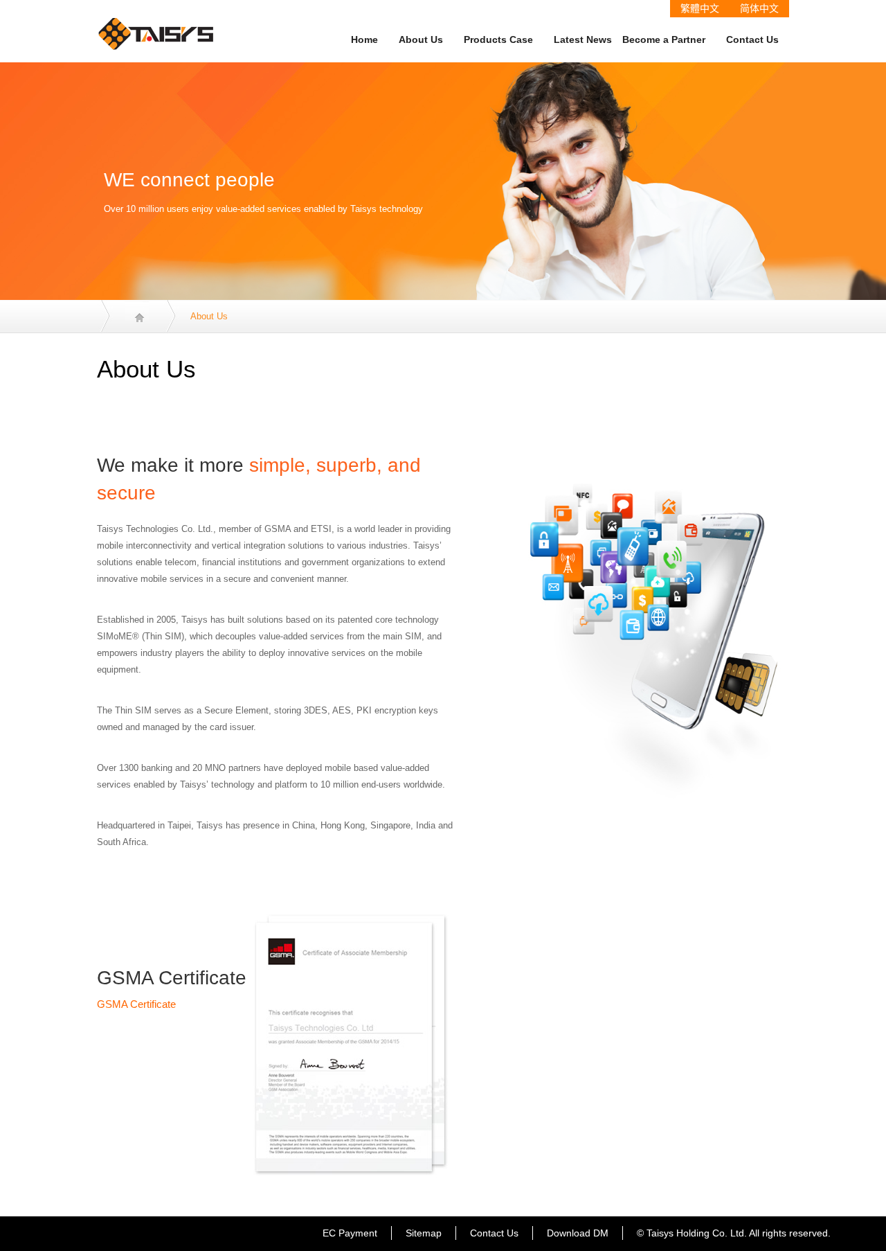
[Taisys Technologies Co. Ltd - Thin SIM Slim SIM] (156, 24)
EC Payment (350, 1233)
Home (364, 39)
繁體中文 (699, 8)
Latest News (583, 39)
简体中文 (759, 8)
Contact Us (752, 39)
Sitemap (424, 1233)
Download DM (577, 1233)
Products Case (498, 39)
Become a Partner (663, 39)
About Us (421, 39)
